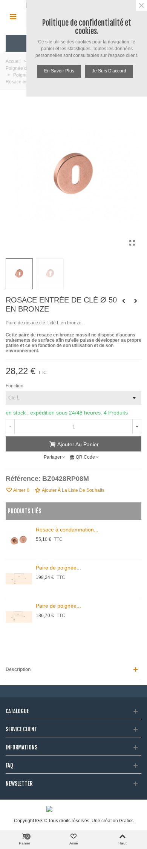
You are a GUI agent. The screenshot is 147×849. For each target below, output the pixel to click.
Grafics (126, 820)
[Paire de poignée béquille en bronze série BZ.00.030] (19, 579)
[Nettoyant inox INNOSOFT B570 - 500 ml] (123, 301)
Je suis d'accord (109, 71)
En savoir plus (59, 71)
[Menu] (13, 16)
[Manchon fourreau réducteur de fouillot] (135, 301)
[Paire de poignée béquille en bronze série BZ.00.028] (19, 617)
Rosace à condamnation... (67, 530)
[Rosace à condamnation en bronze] (19, 541)
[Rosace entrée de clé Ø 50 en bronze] (132, 243)
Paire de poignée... (58, 568)
